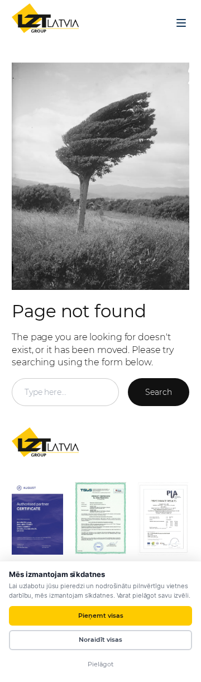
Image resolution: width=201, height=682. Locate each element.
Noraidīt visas (100, 639)
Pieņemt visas (100, 615)
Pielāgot (100, 664)
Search (158, 392)
